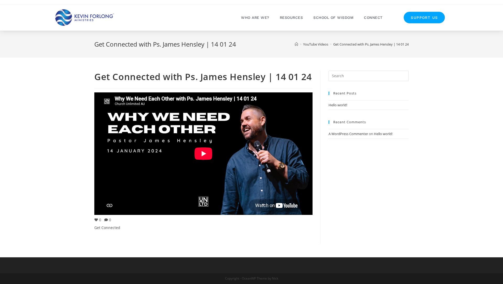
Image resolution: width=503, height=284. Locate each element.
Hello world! (338, 105)
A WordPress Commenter (348, 133)
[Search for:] (369, 75)
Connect (373, 17)
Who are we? (255, 17)
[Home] (296, 44)
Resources (291, 17)
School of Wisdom (333, 17)
